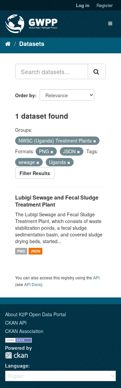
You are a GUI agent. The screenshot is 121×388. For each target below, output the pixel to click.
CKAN (16, 355)
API (96, 277)
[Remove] (94, 141)
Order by (25, 95)
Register (104, 5)
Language (16, 365)
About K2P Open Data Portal (35, 314)
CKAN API (16, 322)
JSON (35, 251)
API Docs (32, 284)
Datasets (31, 43)
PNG (21, 251)
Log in (82, 5)
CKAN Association (24, 331)
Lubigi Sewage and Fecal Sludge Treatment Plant (56, 200)
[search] (97, 71)
